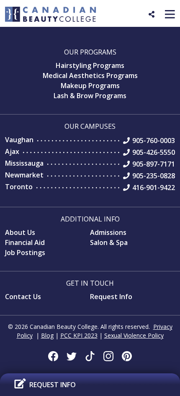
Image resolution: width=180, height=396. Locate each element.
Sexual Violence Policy (134, 335)
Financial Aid (25, 242)
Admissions (108, 232)
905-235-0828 (153, 175)
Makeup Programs (90, 85)
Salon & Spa (109, 242)
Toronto (19, 186)
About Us (20, 232)
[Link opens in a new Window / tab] (53, 356)
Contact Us (23, 296)
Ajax (12, 151)
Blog (47, 335)
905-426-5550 (153, 152)
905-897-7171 (153, 164)
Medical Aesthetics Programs (90, 75)
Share (157, 17)
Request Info (111, 296)
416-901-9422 (153, 187)
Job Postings (25, 252)
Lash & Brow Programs (90, 95)
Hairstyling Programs (90, 65)
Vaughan (19, 139)
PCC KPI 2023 (79, 335)
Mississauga (24, 163)
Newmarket (24, 175)
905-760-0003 (153, 140)
